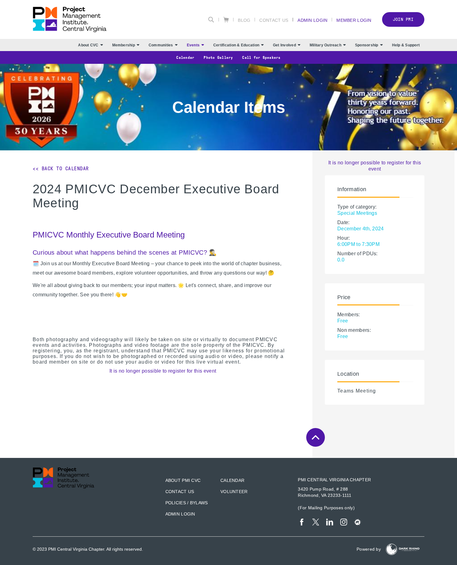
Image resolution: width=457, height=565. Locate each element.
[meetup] (358, 522)
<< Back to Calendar (61, 168)
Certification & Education (236, 45)
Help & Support (406, 45)
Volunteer (234, 491)
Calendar (185, 57)
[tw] (316, 522)
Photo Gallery (218, 57)
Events (193, 45)
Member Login (353, 20)
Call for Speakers (261, 57)
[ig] (344, 522)
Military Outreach (325, 45)
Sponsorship (366, 45)
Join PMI (403, 19)
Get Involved (284, 45)
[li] (330, 522)
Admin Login (312, 20)
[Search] (211, 20)
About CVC (88, 45)
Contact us (179, 491)
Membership (123, 45)
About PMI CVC (183, 480)
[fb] (302, 522)
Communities (161, 45)
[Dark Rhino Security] (402, 549)
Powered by (369, 549)
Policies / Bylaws (186, 502)
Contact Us (273, 20)
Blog (244, 20)
